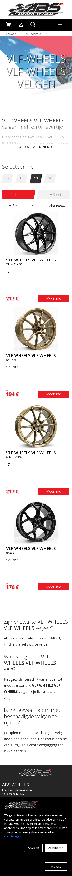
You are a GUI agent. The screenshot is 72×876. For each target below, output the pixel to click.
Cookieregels (12, 836)
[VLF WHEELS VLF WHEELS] (36, 233)
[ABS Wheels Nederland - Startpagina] (36, 9)
